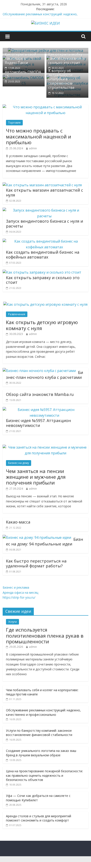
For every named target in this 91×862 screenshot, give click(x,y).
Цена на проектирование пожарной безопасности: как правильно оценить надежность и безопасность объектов (44, 775)
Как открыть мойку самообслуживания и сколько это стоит (66, 58)
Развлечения (16, 314)
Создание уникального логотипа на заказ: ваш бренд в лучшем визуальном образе (41, 753)
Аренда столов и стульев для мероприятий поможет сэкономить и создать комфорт (38, 818)
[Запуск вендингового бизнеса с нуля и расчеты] (44, 210)
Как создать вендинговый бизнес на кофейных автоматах (42, 254)
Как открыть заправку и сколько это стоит (43, 280)
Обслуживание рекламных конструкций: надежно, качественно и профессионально (43, 712)
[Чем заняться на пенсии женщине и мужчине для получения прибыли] (45, 447)
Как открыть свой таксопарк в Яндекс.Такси (20, 58)
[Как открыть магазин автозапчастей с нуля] (42, 185)
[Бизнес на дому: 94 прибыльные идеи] (37, 537)
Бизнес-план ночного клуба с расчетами (44, 375)
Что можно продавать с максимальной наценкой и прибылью (38, 136)
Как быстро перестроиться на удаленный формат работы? (36, 563)
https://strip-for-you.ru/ (19, 597)
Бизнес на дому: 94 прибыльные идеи (44, 542)
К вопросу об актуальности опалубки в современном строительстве (61, 79)
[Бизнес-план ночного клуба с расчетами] (39, 370)
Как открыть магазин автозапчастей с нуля (44, 192)
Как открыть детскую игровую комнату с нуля (42, 325)
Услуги (12, 622)
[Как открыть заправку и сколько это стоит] (42, 272)
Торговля (14, 123)
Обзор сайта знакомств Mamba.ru (40, 394)
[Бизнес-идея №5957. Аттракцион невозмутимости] (44, 409)
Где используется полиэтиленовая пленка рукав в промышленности (44, 635)
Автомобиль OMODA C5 (23, 74)
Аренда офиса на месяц (20, 592)
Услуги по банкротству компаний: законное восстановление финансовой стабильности (39, 732)
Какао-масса (18, 522)
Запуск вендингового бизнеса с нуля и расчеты (44, 223)
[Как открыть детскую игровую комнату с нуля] (45, 304)
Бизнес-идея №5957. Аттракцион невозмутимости (38, 423)
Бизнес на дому (18, 463)
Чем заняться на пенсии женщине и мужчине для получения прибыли (36, 477)
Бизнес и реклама (16, 587)
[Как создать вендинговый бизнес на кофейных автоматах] (44, 241)
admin (33, 148)
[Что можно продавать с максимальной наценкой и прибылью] (45, 107)
